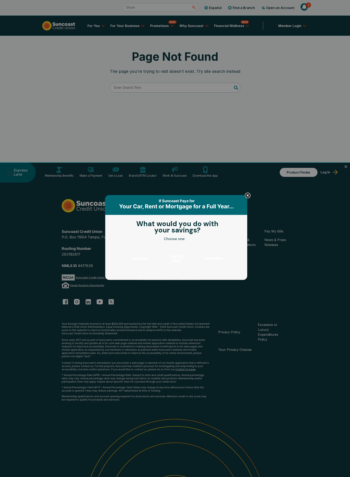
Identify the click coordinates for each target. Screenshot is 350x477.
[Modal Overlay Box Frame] (176, 238)
